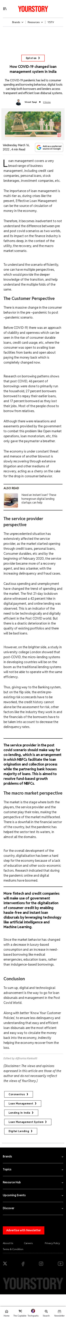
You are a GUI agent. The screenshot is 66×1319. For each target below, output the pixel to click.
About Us (8, 1243)
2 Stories (47, 102)
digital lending (19, 1131)
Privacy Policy (52, 1243)
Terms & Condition (13, 1249)
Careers (28, 1243)
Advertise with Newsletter (23, 1230)
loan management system (26, 1122)
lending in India (19, 1112)
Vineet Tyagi (31, 102)
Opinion (31, 58)
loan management (21, 1103)
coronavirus (17, 1094)
